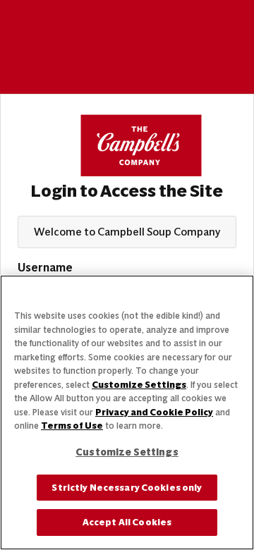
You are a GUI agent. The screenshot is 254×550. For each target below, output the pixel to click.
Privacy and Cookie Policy (154, 412)
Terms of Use (72, 425)
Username (45, 268)
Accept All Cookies (127, 522)
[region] (127, 412)
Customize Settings (139, 384)
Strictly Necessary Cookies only (127, 487)
